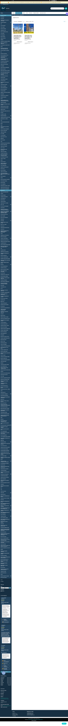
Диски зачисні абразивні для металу (5, 501)
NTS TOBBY (2, 133)
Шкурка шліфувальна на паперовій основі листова (5, 100)
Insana (2, 98)
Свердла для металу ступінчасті (4, 383)
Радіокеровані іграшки (4, 406)
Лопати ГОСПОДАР (4, 344)
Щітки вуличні (3, 567)
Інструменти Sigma (3, 455)
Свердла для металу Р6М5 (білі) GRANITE (5, 410)
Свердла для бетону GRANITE (5, 447)
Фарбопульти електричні (4, 251)
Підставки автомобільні (4, 395)
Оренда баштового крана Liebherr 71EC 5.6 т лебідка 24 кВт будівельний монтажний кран (28, 37)
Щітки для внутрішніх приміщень (4, 563)
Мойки (2, 177)
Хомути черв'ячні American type (5, 244)
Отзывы (2, 581)
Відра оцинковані (3, 478)
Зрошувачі (2, 484)
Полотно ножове (3, 28)
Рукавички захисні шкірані (4, 304)
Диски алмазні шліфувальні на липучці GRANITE (5, 557)
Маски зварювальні (4, 333)
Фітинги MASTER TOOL (4, 214)
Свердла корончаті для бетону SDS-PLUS (5, 444)
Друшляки (2, 440)
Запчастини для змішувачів (5, 67)
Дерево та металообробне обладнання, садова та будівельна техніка (5, 212)
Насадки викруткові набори (5, 450)
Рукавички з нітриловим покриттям (4, 312)
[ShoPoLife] (3, 8)
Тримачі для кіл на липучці (5, 477)
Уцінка (2, 574)
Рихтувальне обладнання (5, 61)
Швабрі (2, 549)
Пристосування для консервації (4, 271)
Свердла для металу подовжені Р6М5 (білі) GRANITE (5, 405)
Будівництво (3, 190)
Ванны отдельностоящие (5, 269)
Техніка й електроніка (4, 153)
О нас (1, 579)
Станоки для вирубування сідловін (5, 296)
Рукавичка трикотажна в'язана (5, 258)
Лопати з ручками (3, 491)
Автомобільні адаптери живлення (4, 74)
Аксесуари (2, 18)
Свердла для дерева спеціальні (4, 551)
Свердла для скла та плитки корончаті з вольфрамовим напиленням (5, 530)
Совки (2, 233)
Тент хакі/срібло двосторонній (5, 436)
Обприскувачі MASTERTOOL (5, 227)
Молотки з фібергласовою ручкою (5, 262)
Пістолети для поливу (4, 298)
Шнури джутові (3, 494)
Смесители (2, 229)
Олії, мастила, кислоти (4, 385)
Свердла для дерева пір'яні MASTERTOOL (5, 467)
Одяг (1, 141)
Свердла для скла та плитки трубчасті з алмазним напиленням (5, 534)
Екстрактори (3, 306)
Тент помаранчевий (4, 431)
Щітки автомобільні (4, 89)
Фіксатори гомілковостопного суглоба (5, 104)
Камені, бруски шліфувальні (5, 281)
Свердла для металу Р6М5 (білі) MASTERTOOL (5, 415)
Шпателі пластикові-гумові (5, 413)
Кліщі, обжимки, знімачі (4, 517)
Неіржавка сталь (3, 30)
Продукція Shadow (3, 115)
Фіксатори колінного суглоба (5, 70)
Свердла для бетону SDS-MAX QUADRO (5, 454)
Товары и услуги (3, 15)
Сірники (2, 193)
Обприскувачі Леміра (4, 412)
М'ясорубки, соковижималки (5, 292)
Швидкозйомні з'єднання (4, 468)
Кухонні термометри (4, 62)
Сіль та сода (2, 147)
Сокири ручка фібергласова (5, 527)
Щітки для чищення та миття (5, 482)
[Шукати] (63, 8)
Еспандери (2, 65)
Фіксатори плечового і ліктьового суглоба (4, 155)
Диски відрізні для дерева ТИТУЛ (5, 486)
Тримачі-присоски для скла (5, 187)
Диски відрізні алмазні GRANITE (4, 522)
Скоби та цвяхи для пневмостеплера (4, 163)
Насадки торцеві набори (4, 330)
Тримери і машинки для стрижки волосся (4, 59)
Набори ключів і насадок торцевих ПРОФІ (4, 368)
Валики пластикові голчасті (5, 336)
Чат (64, 723)
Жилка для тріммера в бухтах (5, 318)
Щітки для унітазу (3, 572)
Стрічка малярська (3, 322)
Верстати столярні (3, 224)
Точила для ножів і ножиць (5, 364)
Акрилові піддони (3, 22)
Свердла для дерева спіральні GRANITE (5, 457)
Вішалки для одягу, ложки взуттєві (5, 401)
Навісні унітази (3, 109)
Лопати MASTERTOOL (4, 87)
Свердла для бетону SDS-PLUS (5, 117)
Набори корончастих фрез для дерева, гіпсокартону (5, 546)
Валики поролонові (4, 342)
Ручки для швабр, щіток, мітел (5, 547)
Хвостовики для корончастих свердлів (5, 438)
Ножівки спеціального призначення (4, 294)
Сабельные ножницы (4, 84)
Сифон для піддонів (4, 171)
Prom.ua (38, 718)
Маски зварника (3, 176)
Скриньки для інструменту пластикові (5, 20)
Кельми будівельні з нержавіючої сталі (4, 421)
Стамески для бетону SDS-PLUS (5, 429)
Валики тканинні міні (4, 358)
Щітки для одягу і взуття (4, 559)
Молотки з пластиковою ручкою (4, 387)
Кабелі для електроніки (4, 64)
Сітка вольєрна (3, 90)
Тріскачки (2, 313)
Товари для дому (3, 516)
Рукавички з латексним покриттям (4, 290)
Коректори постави (4, 136)
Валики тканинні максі (4, 351)
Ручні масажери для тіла (4, 55)
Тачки (1, 390)
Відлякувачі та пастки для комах (5, 82)
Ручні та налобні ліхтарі (4, 31)
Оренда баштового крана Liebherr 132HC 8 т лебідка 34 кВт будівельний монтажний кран (18, 37)
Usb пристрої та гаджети (4, 95)
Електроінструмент (4, 577)
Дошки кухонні (3, 315)
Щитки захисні (3, 36)
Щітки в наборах (3, 170)
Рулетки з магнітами (4, 130)
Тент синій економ (3, 165)
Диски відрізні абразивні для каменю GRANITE (5, 504)
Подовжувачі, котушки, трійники (4, 427)
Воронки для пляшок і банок (5, 379)
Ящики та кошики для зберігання (4, 43)
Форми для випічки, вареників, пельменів (5, 260)
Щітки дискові (3, 182)
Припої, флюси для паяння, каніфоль (5, 127)
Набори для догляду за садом (5, 241)
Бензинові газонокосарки (4, 107)
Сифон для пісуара (3, 151)
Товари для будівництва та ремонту (5, 510)
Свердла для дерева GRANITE (5, 359)
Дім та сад (2, 204)
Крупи (1, 123)
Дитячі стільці (3, 341)
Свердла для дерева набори (5, 356)
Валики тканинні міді (4, 144)
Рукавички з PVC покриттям (5, 274)
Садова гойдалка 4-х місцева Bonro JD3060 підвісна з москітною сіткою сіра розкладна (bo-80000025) (5, 656)
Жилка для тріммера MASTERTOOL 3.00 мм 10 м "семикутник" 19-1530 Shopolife (5, 615)
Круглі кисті (2, 399)
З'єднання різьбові (3, 470)
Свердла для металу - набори (5, 389)
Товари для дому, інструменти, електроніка (5, 461)
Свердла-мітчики (3, 571)
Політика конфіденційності (39, 719)
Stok (1, 248)
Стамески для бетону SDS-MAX (5, 423)
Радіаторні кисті (3, 392)
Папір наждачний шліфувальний (3, 309)
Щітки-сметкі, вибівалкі (4, 217)
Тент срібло (2, 33)
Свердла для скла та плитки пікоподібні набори (5, 540)
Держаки (2, 419)
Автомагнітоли (3, 80)
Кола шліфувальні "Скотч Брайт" (4, 348)
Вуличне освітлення (4, 53)
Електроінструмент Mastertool (5, 425)
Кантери (2, 112)
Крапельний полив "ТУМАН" (5, 408)
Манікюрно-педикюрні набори (5, 41)
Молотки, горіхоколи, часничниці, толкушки (4, 283)
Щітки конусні (3, 199)
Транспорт (2, 523)
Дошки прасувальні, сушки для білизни (5, 353)
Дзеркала (2, 138)
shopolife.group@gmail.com (7, 705)
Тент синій (2, 376)
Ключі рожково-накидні (4, 276)
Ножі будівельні (3, 198)
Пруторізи (2, 499)
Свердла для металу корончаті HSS (4, 525)
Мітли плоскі (3, 168)
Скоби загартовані (3, 361)
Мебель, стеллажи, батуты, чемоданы (5, 506)
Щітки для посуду (3, 536)
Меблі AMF (2, 492)
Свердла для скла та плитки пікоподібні (5, 542)
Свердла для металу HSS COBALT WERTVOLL (4, 569)
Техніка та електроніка (4, 238)
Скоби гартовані (3, 201)
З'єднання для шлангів (4, 475)
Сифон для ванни (3, 102)
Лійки (1, 417)
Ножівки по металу (3, 267)
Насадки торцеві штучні (4, 349)
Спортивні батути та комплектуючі (4, 57)
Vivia (1, 120)
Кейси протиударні (3, 236)
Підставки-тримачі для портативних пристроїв (4, 48)
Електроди (2, 285)
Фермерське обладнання (4, 474)
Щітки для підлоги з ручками (5, 179)
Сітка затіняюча (3, 25)
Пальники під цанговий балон (5, 307)
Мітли (1, 459)
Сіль (1, 489)
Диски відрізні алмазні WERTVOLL (4, 565)
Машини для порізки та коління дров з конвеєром (5, 209)
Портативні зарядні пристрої (5, 72)
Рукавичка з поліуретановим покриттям (5, 278)
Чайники (2, 39)
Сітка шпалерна (3, 135)
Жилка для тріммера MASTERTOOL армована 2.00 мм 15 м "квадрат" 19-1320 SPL (6, 606)
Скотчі (2, 288)
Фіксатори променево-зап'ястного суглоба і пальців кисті (5, 174)
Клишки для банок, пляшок (5, 325)
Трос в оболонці (3, 514)
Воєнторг (2, 264)
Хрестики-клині (3, 161)
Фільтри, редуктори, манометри (4, 149)
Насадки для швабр (4, 555)
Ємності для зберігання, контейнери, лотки (4, 246)
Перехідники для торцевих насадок (5, 320)
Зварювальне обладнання (5, 235)
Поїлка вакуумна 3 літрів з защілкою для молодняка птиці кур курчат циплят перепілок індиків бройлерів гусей (6, 611)
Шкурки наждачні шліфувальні (5, 328)
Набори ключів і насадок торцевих (4, 381)
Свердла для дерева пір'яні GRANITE (5, 553)
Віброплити (2, 301)
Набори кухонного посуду (4, 106)
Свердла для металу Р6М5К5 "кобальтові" (5, 397)
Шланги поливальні (4, 255)
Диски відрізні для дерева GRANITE (5, 480)
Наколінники (2, 207)
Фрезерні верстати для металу (4, 222)
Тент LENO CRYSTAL (4, 445)
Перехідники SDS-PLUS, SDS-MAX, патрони (5, 433)
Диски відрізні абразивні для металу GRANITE (5, 512)
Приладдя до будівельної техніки (5, 253)
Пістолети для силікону (4, 448)
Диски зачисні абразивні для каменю (5, 496)
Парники (2, 371)
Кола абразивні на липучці (5, 463)
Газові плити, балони (4, 146)
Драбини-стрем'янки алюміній (5, 92)
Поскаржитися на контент (31, 719)
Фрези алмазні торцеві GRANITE (4, 561)
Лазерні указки (3, 77)
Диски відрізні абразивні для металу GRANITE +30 (5, 508)
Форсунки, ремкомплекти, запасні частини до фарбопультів (5, 231)
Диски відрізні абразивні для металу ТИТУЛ (5, 519)
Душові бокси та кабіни (4, 118)
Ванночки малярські (4, 331)
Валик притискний (3, 339)
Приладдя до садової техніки (5, 185)
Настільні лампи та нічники (5, 50)
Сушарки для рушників (4, 196)
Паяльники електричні (4, 374)
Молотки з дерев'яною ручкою (5, 377)
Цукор (2, 46)
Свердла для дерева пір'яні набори (5, 472)
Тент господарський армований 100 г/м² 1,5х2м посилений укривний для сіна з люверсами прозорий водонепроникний (5, 640)
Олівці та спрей (3, 158)
